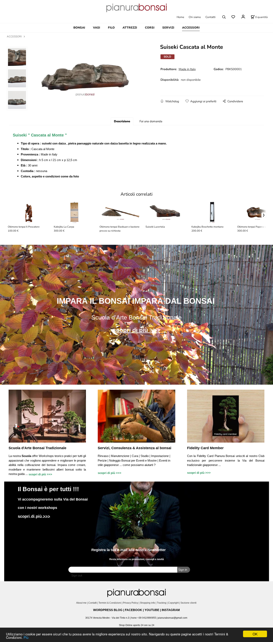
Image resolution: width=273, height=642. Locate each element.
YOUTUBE (151, 610)
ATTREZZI (130, 28)
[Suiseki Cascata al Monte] (88, 80)
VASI (96, 28)
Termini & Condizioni (110, 602)
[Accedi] (243, 16)
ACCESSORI (191, 28)
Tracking (161, 602)
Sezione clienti (188, 602)
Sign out (76, 575)
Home (180, 17)
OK (255, 633)
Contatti (210, 17)
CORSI (149, 28)
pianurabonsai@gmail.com (172, 617)
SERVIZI (168, 28)
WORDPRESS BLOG (108, 610)
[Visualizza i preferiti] (233, 17)
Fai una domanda (150, 121)
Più (26, 637)
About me (81, 602)
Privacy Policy (130, 602)
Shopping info (147, 602)
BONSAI (79, 28)
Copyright (173, 602)
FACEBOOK (133, 610)
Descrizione (122, 121)
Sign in (182, 570)
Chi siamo (195, 17)
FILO (111, 28)
